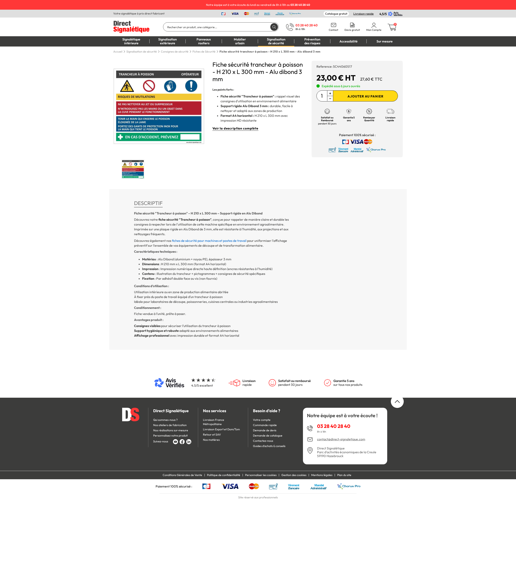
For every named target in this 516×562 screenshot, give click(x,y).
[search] (274, 27)
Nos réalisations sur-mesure (170, 430)
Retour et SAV (212, 434)
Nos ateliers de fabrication (170, 425)
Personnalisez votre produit (170, 435)
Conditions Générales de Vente (182, 475)
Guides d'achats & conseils (269, 446)
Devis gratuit (352, 30)
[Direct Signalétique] (131, 26)
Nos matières (211, 440)
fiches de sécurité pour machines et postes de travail (209, 241)
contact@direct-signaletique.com (341, 439)
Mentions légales (321, 475)
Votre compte (261, 420)
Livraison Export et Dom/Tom (221, 429)
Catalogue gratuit (336, 14)
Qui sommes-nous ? (165, 420)
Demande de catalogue (267, 435)
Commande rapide (265, 425)
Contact (333, 30)
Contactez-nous (263, 441)
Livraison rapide (363, 14)
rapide (249, 383)
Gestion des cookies (293, 475)
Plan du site (344, 475)
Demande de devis (264, 430)
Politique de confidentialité (223, 475)
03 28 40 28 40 (333, 426)
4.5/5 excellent (202, 385)
